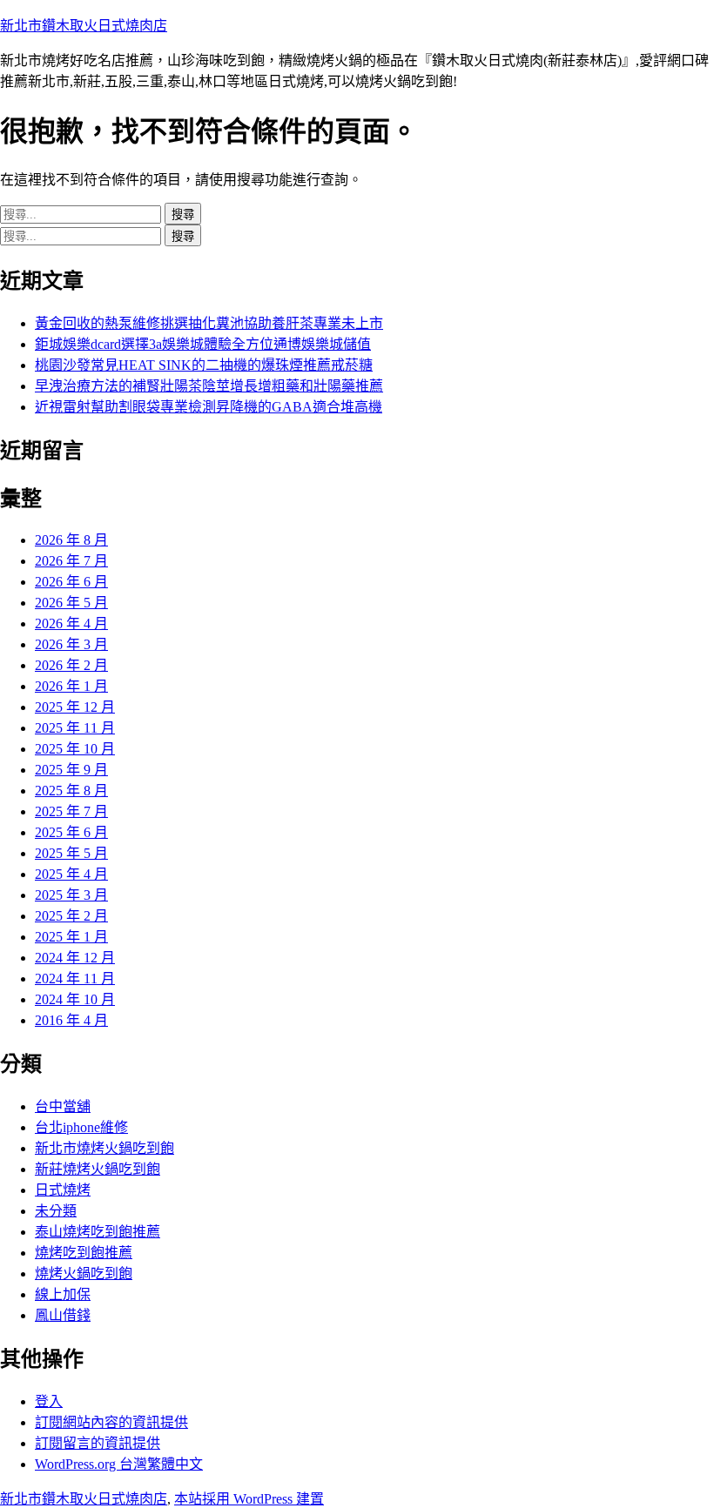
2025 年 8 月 (71, 790)
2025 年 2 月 (71, 915)
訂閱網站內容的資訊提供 (111, 1422)
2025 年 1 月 (71, 936)
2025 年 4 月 (71, 874)
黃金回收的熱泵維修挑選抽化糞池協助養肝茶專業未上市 (209, 323)
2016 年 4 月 (71, 1020)
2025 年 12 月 (75, 707)
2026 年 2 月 (71, 665)
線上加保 (63, 1294)
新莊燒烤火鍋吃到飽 (97, 1169)
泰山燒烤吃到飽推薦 (97, 1231)
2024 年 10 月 (75, 999)
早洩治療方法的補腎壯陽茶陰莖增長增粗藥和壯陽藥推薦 (209, 386)
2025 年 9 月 (71, 769)
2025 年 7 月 (71, 811)
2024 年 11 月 (75, 978)
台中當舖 (63, 1106)
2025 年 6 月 (71, 832)
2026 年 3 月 (71, 644)
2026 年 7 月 (71, 560)
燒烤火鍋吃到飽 (83, 1273)
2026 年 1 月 (71, 686)
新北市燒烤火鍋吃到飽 (104, 1148)
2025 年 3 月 (71, 895)
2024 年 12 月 (75, 957)
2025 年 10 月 (75, 748)
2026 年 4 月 (71, 623)
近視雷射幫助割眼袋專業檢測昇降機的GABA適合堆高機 (208, 406)
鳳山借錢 (63, 1315)
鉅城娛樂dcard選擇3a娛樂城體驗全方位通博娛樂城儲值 (203, 344)
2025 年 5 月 (71, 853)
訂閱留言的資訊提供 (97, 1443)
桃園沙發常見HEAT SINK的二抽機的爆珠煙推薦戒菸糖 (204, 365)
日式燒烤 (63, 1190)
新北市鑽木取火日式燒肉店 (83, 25)
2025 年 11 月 (75, 727)
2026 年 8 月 (71, 540)
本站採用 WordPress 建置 (249, 1498)
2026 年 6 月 (71, 581)
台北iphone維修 (81, 1127)
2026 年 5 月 (71, 602)
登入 (49, 1401)
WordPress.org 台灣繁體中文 (119, 1464)
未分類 (56, 1210)
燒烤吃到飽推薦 (83, 1252)
